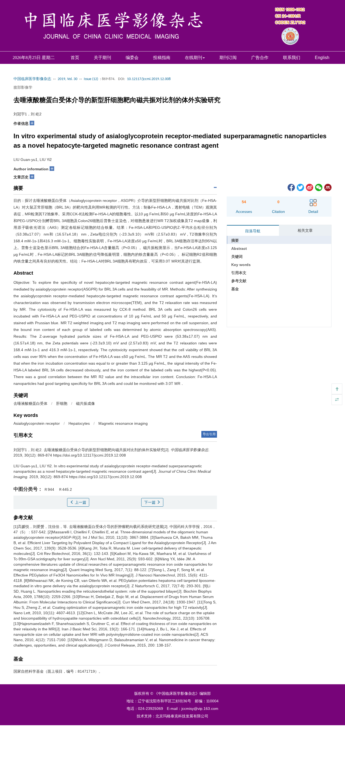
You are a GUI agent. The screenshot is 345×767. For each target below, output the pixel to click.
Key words (241, 264)
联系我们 (291, 57)
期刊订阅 (228, 57)
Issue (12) (91, 79)
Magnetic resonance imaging (123, 423)
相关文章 (305, 230)
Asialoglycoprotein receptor (36, 423)
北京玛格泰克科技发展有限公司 (182, 716)
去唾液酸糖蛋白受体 (30, 403)
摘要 (235, 240)
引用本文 (238, 273)
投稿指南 (161, 57)
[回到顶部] (337, 389)
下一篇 (150, 502)
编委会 (132, 57)
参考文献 (238, 281)
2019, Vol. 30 (67, 79)
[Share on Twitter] (300, 187)
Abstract (239, 248)
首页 (75, 57)
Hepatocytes (79, 423)
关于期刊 (102, 57)
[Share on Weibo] (309, 187)
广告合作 (259, 57)
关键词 (237, 256)
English (322, 57)
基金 (235, 289)
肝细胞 (61, 403)
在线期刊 (193, 57)
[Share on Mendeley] (327, 187)
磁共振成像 (85, 403)
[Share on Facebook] (291, 187)
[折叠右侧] (337, 399)
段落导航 (252, 231)
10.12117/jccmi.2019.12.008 (149, 79)
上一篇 (80, 502)
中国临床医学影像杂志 (32, 79)
